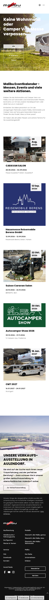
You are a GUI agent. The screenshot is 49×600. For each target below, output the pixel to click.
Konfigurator (8, 540)
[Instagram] (13, 572)
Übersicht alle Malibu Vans (34, 538)
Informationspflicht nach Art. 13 (33, 587)
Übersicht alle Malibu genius (35, 535)
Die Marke (28, 554)
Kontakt (6, 561)
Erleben (28, 561)
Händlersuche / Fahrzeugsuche (9, 536)
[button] (40, 5)
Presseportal (19, 588)
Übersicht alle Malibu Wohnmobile (32, 542)
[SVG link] (12, 5)
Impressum (8, 587)
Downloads (7, 557)
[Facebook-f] (4, 572)
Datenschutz (17, 587)
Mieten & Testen (9, 543)
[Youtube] (9, 572)
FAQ (4, 554)
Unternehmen (30, 557)
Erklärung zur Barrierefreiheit (25, 590)
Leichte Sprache (34, 588)
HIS (27, 588)
